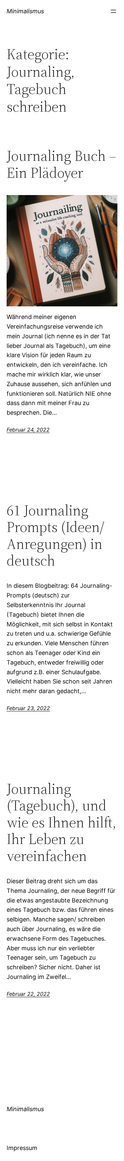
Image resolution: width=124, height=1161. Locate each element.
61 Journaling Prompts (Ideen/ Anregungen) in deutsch (55, 535)
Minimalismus (25, 11)
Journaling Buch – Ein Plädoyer (61, 164)
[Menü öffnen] (113, 11)
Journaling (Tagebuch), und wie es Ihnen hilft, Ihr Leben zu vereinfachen (61, 823)
